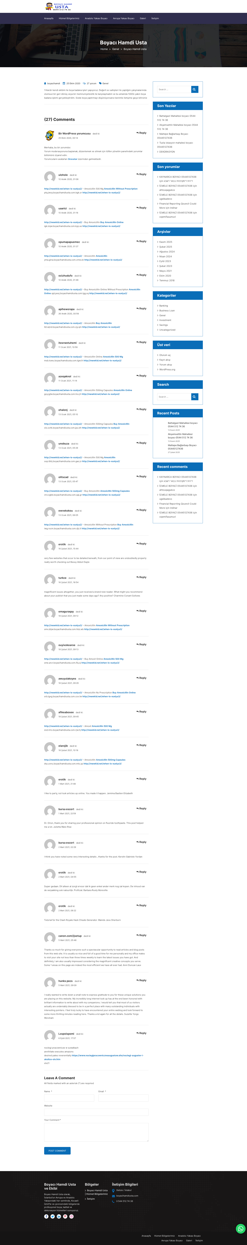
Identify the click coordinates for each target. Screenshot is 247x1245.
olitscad (63, 477)
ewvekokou (65, 510)
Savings (163, 324)
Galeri (143, 18)
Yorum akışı (165, 364)
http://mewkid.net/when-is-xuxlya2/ (63, 188)
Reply (142, 132)
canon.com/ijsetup (70, 935)
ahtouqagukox (167, 189)
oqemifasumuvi (167, 216)
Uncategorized (167, 329)
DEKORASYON (167, 151)
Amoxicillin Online (122, 390)
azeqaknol (64, 376)
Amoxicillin (101, 256)
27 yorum (91, 83)
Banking (163, 305)
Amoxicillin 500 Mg (113, 356)
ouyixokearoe (66, 645)
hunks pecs (65, 980)
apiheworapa (66, 309)
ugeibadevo (165, 198)
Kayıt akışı (164, 359)
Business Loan (167, 310)
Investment (165, 320)
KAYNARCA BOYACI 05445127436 (177, 176)
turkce (62, 577)
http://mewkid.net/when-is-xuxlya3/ (63, 625)
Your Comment (52, 1120)
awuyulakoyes (67, 678)
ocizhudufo (65, 275)
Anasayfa (48, 18)
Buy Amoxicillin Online (112, 222)
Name (48, 1091)
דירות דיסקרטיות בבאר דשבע (178, 181)
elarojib (63, 745)
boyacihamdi (53, 83)
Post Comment (57, 1150)
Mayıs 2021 (165, 270)
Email (102, 1091)
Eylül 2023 (165, 261)
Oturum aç (165, 355)
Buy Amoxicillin (104, 323)
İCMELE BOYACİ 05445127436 (175, 185)
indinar (173, 207)
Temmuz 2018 (167, 280)
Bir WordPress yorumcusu (74, 133)
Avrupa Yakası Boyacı (123, 18)
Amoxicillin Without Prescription (121, 188)
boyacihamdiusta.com (127, 1195)
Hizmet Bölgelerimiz (69, 18)
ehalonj (63, 409)
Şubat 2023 (165, 266)
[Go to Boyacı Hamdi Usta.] (104, 49)
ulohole (63, 174)
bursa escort (66, 809)
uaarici (62, 208)
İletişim (155, 18)
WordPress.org (167, 369)
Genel (105, 83)
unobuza (63, 443)
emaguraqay (66, 611)
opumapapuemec (69, 241)
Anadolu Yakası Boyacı (96, 18)
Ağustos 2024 (167, 251)
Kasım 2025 (165, 241)
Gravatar (72, 159)
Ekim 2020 (165, 275)
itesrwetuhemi (67, 342)
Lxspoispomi (66, 1033)
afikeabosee (66, 712)
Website (48, 1105)
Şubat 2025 (165, 246)
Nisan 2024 (165, 256)
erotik (62, 544)
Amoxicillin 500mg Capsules (115, 491)
